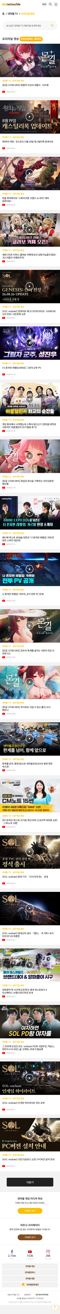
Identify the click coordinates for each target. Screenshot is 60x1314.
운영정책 (27, 1295)
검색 (52, 25)
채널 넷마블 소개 (13, 1295)
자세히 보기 (30, 1211)
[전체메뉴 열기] (56, 4)
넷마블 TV (13, 13)
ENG (44, 4)
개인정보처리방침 (42, 1295)
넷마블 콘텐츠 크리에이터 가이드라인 (30, 1299)
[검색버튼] (50, 4)
